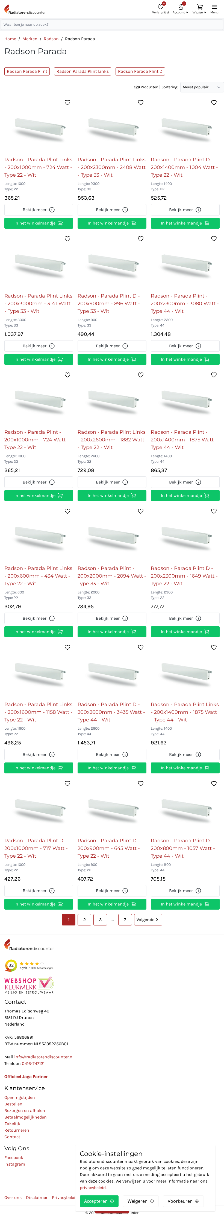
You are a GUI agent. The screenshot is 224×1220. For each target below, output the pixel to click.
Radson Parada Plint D (140, 71)
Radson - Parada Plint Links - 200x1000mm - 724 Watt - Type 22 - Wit (38, 167)
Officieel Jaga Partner (26, 1076)
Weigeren (138, 1201)
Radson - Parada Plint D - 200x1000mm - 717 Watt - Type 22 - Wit (36, 848)
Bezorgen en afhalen (24, 1110)
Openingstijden (19, 1097)
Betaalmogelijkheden (25, 1117)
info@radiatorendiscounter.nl (43, 1056)
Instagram (14, 1164)
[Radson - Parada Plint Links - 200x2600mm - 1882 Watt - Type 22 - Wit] (112, 397)
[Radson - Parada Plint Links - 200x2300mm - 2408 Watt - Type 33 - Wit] (112, 125)
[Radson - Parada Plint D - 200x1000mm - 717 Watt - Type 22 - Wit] (38, 806)
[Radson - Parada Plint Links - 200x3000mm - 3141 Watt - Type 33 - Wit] (38, 261)
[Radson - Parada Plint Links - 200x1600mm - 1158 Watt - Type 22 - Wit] (38, 670)
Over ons (13, 1197)
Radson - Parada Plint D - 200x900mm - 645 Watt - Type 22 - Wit (109, 848)
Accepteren (96, 1201)
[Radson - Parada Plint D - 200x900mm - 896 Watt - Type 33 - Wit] (112, 261)
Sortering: (169, 87)
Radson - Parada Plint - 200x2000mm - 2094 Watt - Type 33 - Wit (112, 576)
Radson (51, 38)
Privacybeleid (65, 1197)
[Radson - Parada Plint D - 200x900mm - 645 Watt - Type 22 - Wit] (112, 806)
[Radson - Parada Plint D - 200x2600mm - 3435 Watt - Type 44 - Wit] (112, 670)
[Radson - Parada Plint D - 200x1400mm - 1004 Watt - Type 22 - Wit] (185, 125)
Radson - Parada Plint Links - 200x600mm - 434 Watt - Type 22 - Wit (38, 576)
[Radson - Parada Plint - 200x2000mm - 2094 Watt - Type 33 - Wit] (112, 533)
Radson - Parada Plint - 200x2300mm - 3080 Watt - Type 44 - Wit (185, 303)
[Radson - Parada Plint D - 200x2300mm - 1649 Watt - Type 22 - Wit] (185, 533)
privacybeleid (93, 1187)
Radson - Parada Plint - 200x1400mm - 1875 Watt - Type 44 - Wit (184, 439)
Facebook (13, 1157)
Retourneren (16, 1130)
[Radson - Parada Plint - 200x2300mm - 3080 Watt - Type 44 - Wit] (185, 261)
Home (10, 38)
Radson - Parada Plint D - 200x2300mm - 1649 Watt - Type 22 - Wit (184, 576)
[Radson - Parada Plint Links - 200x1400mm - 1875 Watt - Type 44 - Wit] (185, 670)
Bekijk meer (34, 209)
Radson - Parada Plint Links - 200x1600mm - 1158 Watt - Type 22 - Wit (38, 712)
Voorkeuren (180, 1201)
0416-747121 (33, 1063)
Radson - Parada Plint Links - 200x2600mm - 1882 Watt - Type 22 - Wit (112, 439)
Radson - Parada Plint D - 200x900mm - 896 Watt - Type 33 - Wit (109, 303)
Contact (12, 1136)
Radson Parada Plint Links (83, 71)
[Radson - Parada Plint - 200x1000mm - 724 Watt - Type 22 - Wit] (38, 397)
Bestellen (13, 1104)
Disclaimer (37, 1197)
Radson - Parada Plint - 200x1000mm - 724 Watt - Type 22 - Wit (36, 439)
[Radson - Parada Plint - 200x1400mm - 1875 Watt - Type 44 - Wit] (185, 397)
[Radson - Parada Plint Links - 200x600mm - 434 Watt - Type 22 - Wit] (38, 533)
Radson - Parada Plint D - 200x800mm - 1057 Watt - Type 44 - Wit (183, 848)
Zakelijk (12, 1123)
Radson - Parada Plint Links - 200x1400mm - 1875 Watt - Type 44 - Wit (185, 712)
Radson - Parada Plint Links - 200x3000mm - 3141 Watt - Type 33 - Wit (38, 303)
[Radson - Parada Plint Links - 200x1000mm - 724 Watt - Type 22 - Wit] (38, 125)
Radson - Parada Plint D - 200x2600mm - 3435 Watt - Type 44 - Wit (111, 712)
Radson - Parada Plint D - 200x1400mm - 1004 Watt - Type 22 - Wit (184, 167)
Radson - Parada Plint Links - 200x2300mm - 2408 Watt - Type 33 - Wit (112, 167)
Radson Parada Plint (27, 71)
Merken (29, 38)
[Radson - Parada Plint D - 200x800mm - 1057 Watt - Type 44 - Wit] (185, 806)
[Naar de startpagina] (25, 9)
